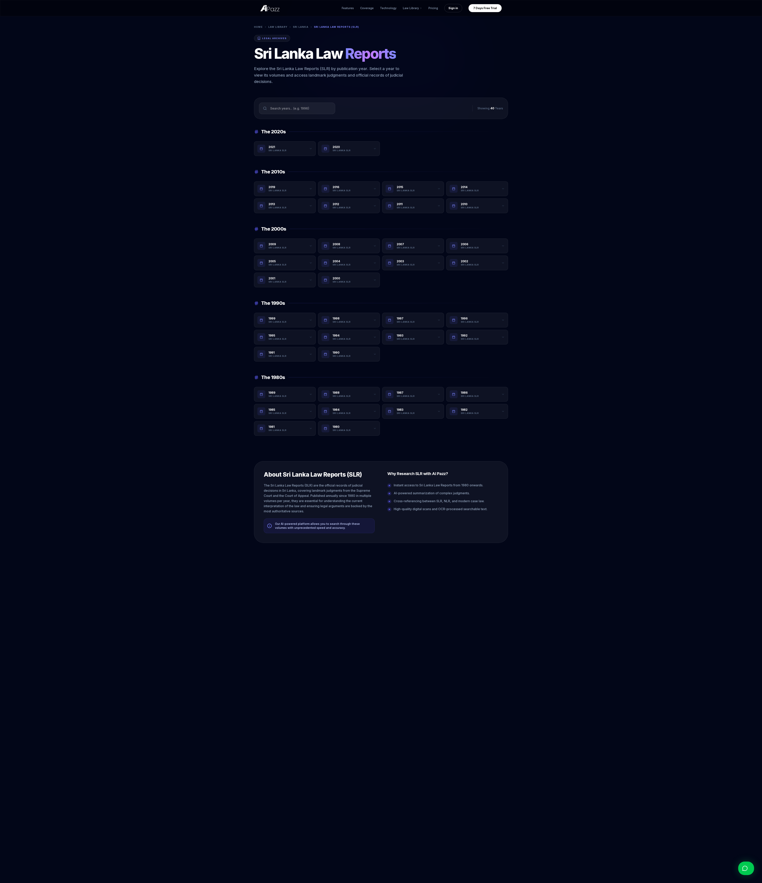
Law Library (277, 26)
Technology (388, 8)
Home (258, 26)
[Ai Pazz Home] (269, 8)
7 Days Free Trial (485, 8)
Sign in (453, 8)
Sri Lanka (300, 26)
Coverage (367, 8)
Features (348, 8)
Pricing (433, 8)
